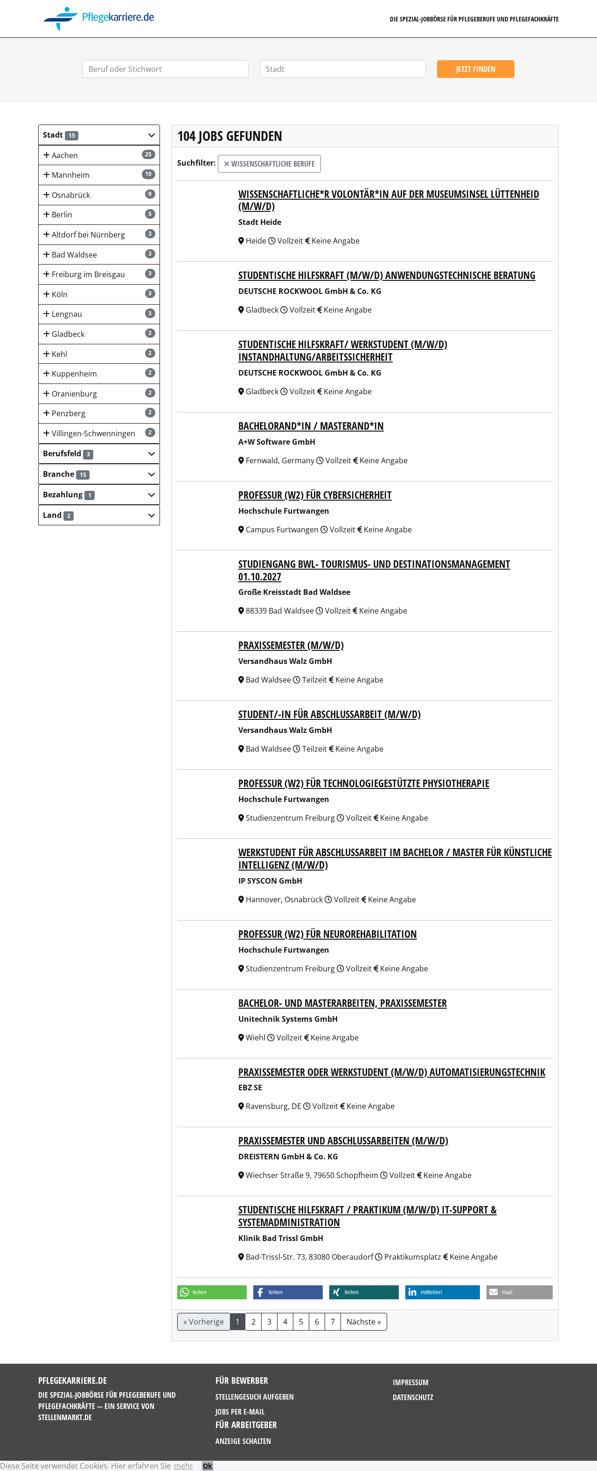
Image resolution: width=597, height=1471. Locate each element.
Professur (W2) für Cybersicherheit (315, 495)
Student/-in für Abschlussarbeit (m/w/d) (329, 714)
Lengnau (101, 314)
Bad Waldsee (101, 255)
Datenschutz (413, 1397)
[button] (99, 135)
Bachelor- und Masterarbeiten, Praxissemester (342, 1003)
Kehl (101, 354)
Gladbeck (101, 334)
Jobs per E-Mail (239, 1412)
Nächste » (364, 1322)
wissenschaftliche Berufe (272, 164)
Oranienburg (101, 394)
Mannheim (101, 175)
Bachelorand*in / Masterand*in (311, 425)
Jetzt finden (475, 69)
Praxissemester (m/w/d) (291, 645)
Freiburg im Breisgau (101, 274)
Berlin (101, 214)
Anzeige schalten (243, 1441)
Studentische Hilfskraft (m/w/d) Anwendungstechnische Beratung (386, 275)
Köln (101, 294)
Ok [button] (207, 1465)
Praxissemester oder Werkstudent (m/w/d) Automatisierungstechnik (391, 1072)
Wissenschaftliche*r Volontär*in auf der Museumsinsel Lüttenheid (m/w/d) (388, 200)
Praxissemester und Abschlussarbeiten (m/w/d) (343, 1140)
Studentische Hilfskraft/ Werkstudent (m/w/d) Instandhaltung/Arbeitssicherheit (342, 350)
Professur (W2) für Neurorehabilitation (327, 934)
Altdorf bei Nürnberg (101, 235)
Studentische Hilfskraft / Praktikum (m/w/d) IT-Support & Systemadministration (367, 1215)
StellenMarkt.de (65, 1417)
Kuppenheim (101, 374)
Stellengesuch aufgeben (254, 1397)
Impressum (411, 1382)
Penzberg (101, 413)
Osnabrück (101, 195)
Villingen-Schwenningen (101, 433)
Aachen (101, 155)
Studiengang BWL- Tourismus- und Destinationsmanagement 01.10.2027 (374, 570)
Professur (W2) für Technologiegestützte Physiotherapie (363, 783)
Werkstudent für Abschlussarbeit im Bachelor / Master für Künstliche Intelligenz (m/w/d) (395, 858)
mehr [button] (183, 1466)
